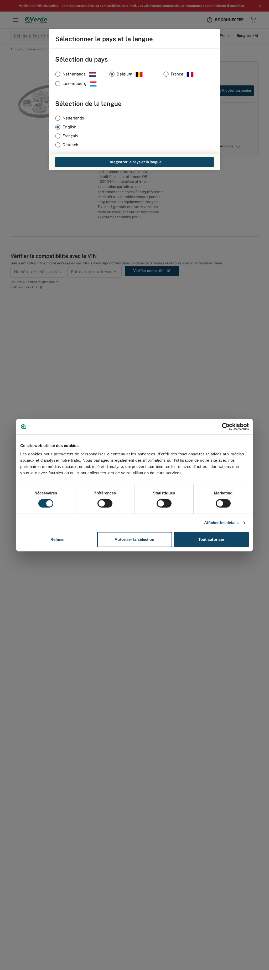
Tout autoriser (211, 539)
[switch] (104, 503)
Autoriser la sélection (134, 539)
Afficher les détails (221, 522)
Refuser (57, 539)
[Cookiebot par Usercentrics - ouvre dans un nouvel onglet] (226, 426)
